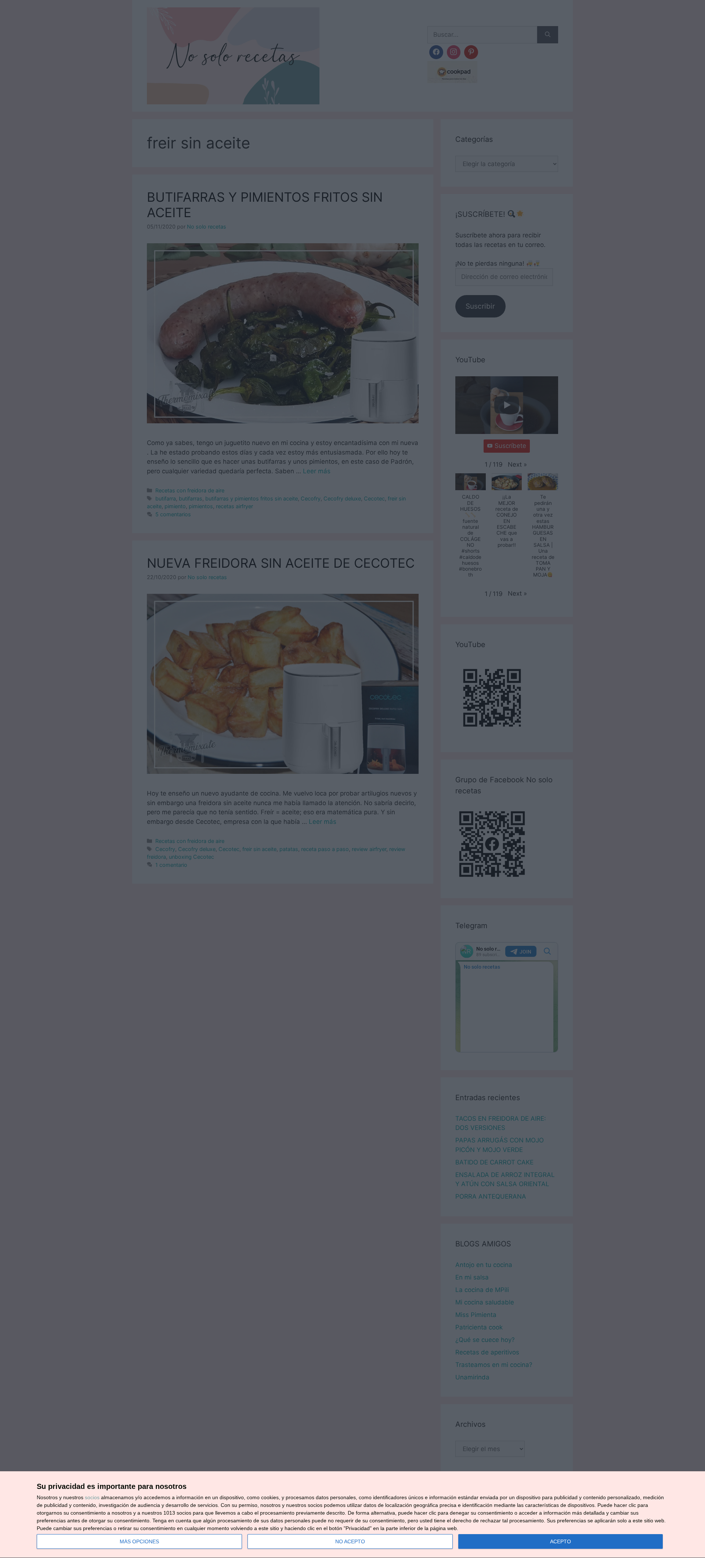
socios (92, 1497)
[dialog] (352, 1515)
